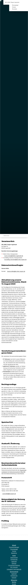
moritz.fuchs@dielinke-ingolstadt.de (13, 255)
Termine (14, 7)
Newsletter (14, 9)
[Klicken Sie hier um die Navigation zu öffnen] (26, 2)
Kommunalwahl (14, 571)
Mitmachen (14, 580)
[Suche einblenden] (21, 2)
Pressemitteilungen (14, 547)
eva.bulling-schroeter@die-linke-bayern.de (15, 259)
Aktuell (14, 545)
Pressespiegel (15, 5)
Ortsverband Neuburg (14, 565)
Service (14, 582)
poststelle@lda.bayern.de (9, 493)
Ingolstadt (14, 561)
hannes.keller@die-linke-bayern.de (16, 271)
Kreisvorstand (14, 557)
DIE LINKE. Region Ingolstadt (12, 2)
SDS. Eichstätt (14, 567)
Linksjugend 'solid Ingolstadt (14, 569)
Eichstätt (14, 563)
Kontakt (14, 584)
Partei (14, 555)
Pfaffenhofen (14, 559)
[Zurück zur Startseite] (1, 235)
